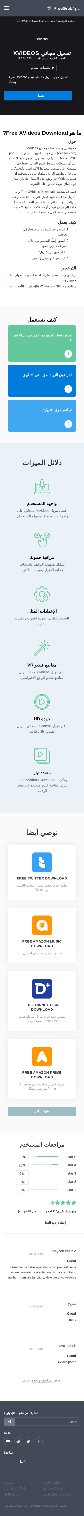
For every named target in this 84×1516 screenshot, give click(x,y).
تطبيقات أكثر (42, 1111)
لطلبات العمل (11, 1494)
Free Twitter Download (42, 878)
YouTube (8, 1441)
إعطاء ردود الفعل (55, 1222)
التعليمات (9, 1482)
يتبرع (23, 1461)
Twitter (28, 1441)
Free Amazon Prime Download (42, 1075)
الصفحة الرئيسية (66, 21)
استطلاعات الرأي (53, 1488)
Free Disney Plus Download (42, 1007)
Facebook (39, 1441)
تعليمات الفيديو (40, 67)
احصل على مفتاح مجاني (57, 1494)
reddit (18, 1441)
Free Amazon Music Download (42, 943)
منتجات (51, 21)
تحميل (40, 95)
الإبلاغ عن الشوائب (14, 1488)
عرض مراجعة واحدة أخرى (42, 1380)
